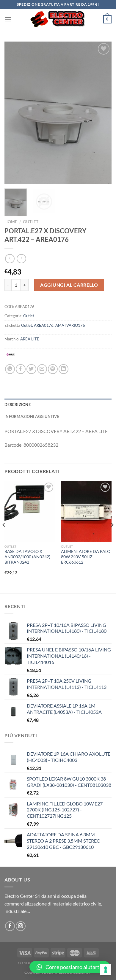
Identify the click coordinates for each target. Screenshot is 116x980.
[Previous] (14, 113)
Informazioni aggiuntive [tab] (31, 416)
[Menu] (8, 19)
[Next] (102, 113)
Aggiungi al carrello (69, 285)
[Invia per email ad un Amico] (42, 369)
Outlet (30, 221)
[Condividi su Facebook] (21, 369)
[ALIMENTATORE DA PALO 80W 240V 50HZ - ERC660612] (86, 511)
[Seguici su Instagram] (21, 926)
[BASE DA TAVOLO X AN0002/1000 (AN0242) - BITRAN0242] (29, 511)
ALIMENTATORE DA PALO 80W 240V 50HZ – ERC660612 (85, 556)
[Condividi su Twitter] (31, 369)
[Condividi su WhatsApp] (10, 369)
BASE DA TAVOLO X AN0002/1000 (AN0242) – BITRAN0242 (29, 556)
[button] (69, 967)
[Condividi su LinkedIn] (63, 369)
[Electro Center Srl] (57, 19)
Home (10, 221)
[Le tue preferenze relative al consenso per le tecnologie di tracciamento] (105, 969)
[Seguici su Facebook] (10, 926)
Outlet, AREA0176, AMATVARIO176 (53, 325)
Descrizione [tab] (17, 404)
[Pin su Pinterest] (53, 369)
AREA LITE (29, 339)
